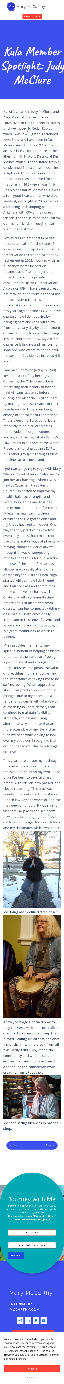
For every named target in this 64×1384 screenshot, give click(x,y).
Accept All (32, 1368)
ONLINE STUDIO (32, 16)
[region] (32, 1358)
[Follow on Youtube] (44, 1320)
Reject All (32, 1377)
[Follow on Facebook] (36, 1320)
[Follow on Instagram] (20, 1320)
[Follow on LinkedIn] (28, 1320)
